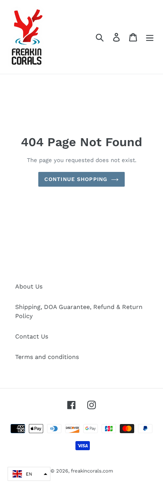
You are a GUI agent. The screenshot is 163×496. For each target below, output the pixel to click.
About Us (28, 286)
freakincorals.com (92, 471)
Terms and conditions (47, 356)
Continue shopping (75, 179)
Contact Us (31, 336)
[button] (29, 474)
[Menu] (149, 36)
